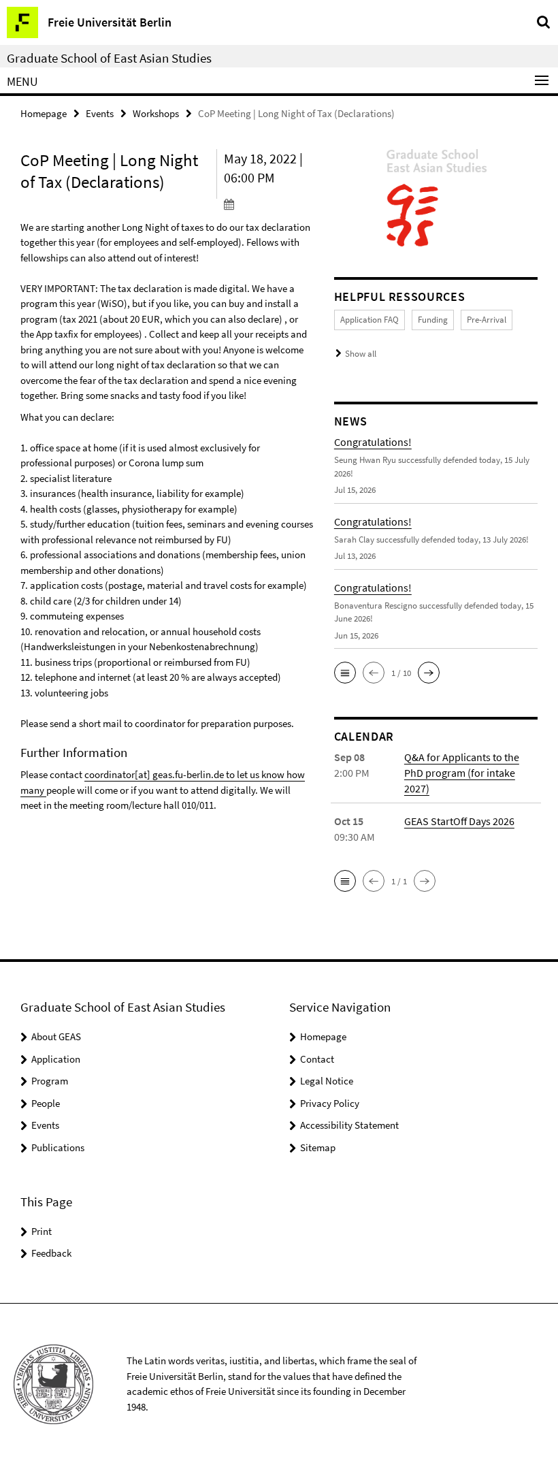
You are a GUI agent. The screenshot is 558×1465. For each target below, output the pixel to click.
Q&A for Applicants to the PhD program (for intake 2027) (461, 772)
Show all (360, 353)
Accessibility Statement (349, 1124)
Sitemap (317, 1147)
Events (100, 113)
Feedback (51, 1252)
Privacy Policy (329, 1103)
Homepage (43, 113)
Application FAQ (369, 319)
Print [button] (41, 1231)
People (45, 1103)
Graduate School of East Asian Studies (109, 58)
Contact (317, 1058)
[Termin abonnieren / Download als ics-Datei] (269, 203)
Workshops (156, 113)
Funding (433, 319)
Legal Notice (326, 1080)
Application (55, 1058)
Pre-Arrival (486, 319)
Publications (57, 1147)
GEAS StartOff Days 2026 (459, 821)
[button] (345, 672)
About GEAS (56, 1036)
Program (49, 1080)
